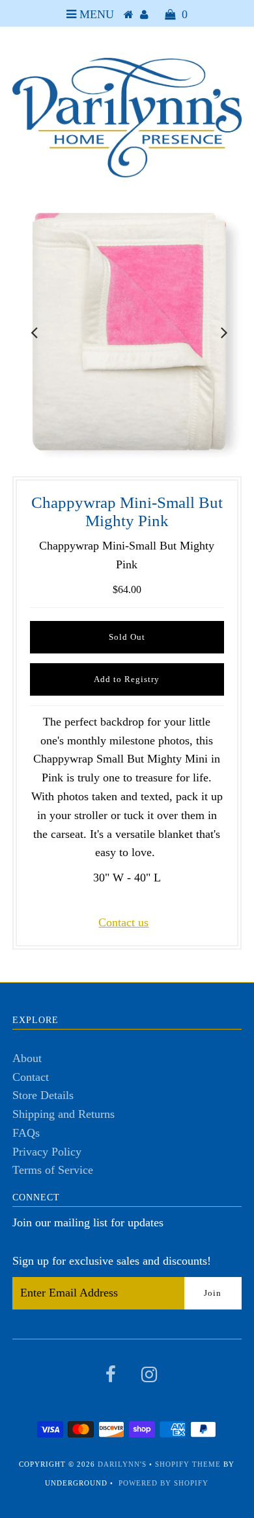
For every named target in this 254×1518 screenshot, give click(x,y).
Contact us (123, 922)
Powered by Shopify (163, 1483)
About (27, 1058)
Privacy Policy (46, 1151)
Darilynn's (122, 1464)
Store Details (43, 1095)
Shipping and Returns (63, 1113)
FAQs (26, 1132)
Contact (30, 1076)
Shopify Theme (188, 1464)
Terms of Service (52, 1169)
